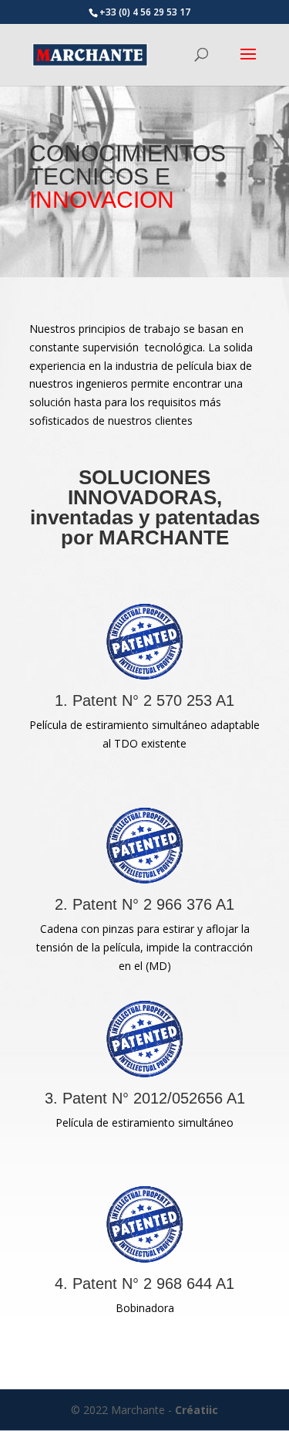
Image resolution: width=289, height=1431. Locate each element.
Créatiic (196, 1409)
